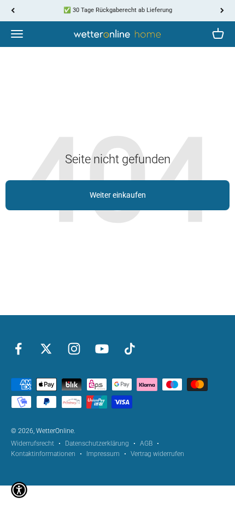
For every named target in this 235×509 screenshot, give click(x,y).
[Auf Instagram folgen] (74, 348)
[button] (19, 490)
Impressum (103, 454)
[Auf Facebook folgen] (18, 348)
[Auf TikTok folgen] (129, 348)
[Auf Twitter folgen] (46, 348)
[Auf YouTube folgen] (102, 348)
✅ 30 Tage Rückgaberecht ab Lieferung (117, 10)
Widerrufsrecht (32, 443)
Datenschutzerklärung (97, 443)
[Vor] (222, 10)
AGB (146, 443)
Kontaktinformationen (43, 454)
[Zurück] (13, 10)
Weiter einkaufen (118, 195)
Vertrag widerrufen (157, 454)
